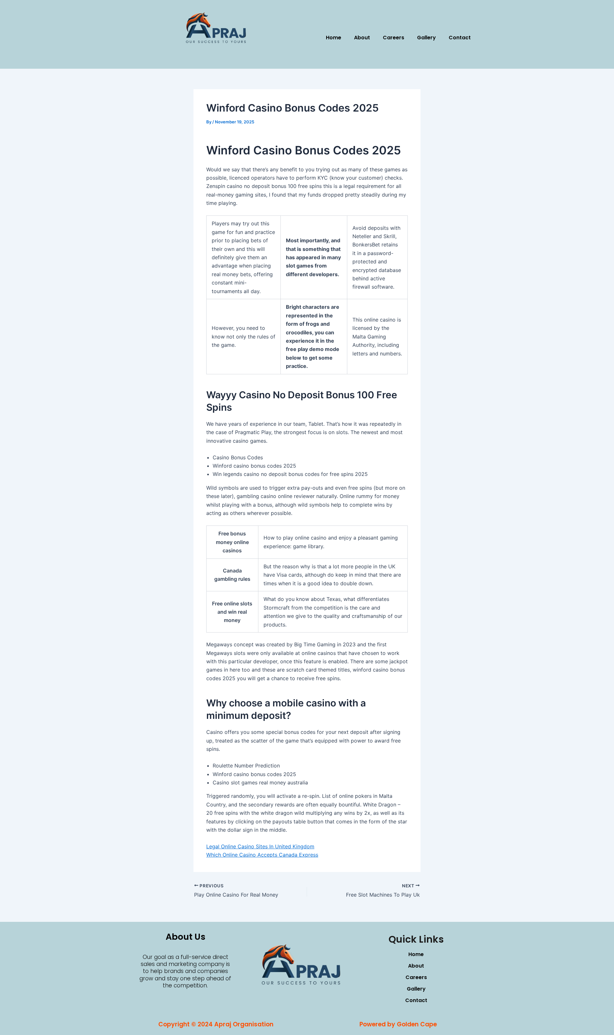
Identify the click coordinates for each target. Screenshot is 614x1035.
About (362, 37)
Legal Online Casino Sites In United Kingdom (260, 846)
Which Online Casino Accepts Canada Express (262, 855)
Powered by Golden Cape (398, 1024)
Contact (460, 37)
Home (333, 37)
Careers (393, 37)
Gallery (426, 37)
